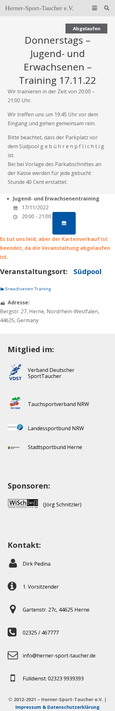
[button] (94, 8)
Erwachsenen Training (28, 289)
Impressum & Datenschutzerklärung (57, 707)
